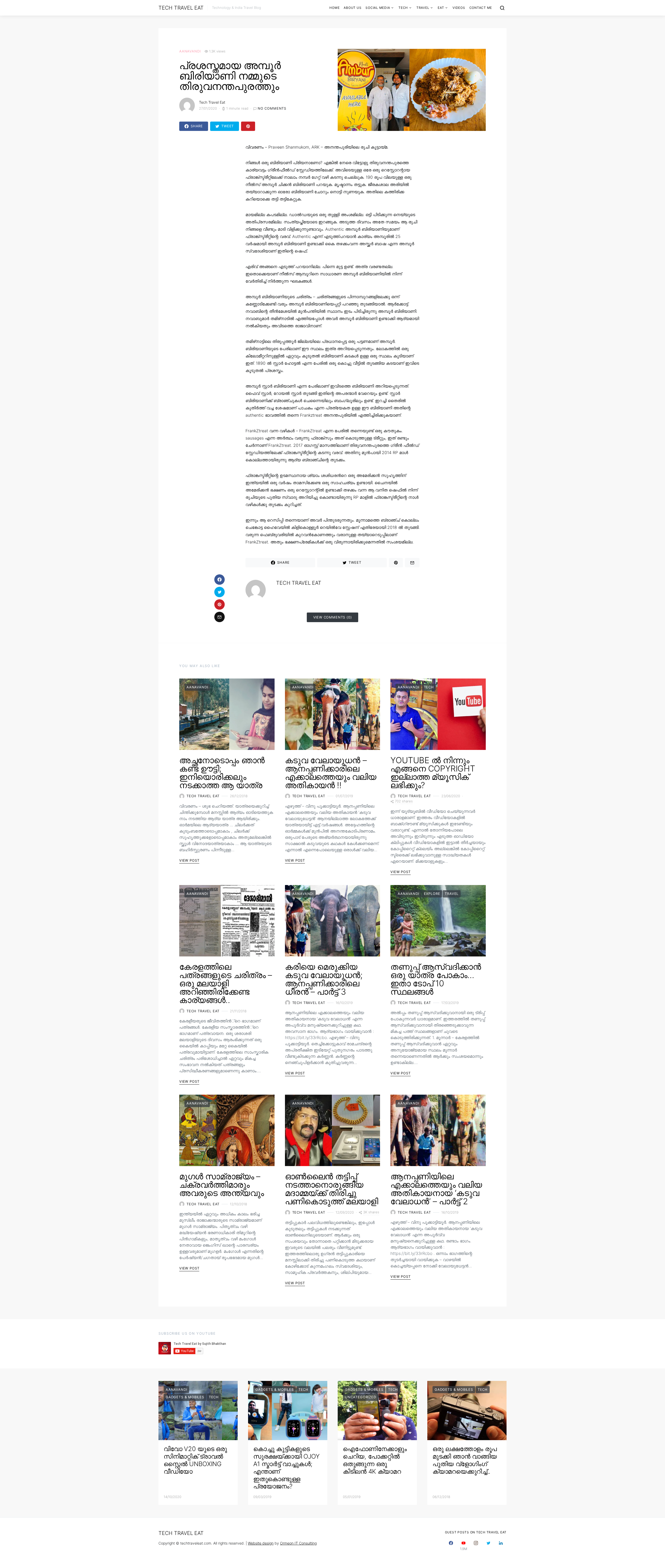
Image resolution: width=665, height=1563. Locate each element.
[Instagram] (476, 1546)
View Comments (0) (332, 617)
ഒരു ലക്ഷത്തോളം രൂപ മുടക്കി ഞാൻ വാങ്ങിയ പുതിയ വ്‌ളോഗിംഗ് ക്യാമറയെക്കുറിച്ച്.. (465, 1460)
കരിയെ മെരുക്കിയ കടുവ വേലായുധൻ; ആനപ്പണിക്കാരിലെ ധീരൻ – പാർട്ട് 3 (324, 979)
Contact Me (480, 8)
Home (334, 8)
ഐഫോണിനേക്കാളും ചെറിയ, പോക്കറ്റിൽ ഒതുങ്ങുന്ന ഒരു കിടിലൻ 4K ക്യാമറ (375, 1460)
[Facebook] (451, 1546)
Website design (261, 1543)
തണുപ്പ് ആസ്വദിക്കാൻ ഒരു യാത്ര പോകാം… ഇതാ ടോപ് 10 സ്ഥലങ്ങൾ (435, 979)
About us (352, 8)
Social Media (377, 8)
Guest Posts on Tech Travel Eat (476, 1532)
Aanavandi (190, 51)
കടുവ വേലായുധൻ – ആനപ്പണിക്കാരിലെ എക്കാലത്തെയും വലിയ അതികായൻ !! (330, 772)
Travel (422, 8)
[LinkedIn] (501, 1546)
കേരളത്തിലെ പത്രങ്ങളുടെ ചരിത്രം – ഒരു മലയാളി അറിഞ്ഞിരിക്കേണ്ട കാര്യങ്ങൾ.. (225, 983)
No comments (272, 108)
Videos (459, 8)
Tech (403, 8)
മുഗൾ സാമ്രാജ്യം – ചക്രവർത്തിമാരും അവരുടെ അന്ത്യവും (221, 1184)
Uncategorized (360, 1397)
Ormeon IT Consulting (298, 1543)
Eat (441, 8)
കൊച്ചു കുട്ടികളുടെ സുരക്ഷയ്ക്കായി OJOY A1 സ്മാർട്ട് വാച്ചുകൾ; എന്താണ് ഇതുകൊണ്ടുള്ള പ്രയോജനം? (286, 1467)
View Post (189, 860)
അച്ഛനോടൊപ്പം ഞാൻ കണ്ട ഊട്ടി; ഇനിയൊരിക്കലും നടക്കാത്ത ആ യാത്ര (222, 772)
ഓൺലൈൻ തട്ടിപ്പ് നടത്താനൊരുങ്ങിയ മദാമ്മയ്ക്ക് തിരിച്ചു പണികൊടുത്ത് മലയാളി (331, 1188)
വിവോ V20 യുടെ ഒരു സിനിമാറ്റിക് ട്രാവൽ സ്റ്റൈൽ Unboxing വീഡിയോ (195, 1460)
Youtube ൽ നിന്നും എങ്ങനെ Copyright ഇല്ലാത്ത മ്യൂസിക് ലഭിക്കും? (432, 772)
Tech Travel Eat (180, 8)
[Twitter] (488, 1546)
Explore (432, 894)
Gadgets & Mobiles (185, 1397)
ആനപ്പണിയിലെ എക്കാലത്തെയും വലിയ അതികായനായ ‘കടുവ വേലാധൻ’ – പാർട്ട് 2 (436, 1188)
